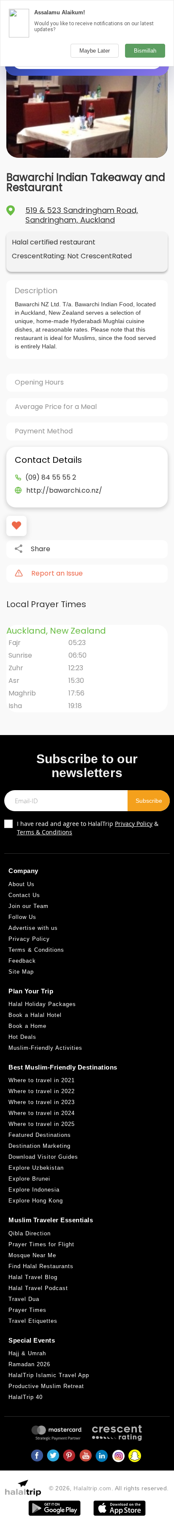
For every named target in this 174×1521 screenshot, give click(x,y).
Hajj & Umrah (27, 1353)
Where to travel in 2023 (41, 1102)
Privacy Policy (133, 824)
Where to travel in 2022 (41, 1091)
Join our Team (28, 906)
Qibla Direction (29, 1233)
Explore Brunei (29, 1179)
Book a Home (27, 1026)
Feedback (22, 961)
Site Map (21, 972)
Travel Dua (23, 1299)
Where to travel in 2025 (41, 1124)
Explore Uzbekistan (36, 1168)
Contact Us (24, 895)
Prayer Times (27, 1310)
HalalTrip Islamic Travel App (48, 1375)
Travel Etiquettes (32, 1321)
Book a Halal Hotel (35, 1015)
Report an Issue (57, 573)
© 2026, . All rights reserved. (109, 1488)
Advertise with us (33, 928)
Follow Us (22, 917)
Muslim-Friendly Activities (45, 1048)
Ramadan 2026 (29, 1364)
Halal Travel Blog (32, 1277)
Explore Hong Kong (35, 1200)
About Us (21, 884)
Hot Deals (22, 1037)
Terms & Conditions (44, 832)
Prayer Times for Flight (41, 1244)
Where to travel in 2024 (41, 1113)
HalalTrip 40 (25, 1397)
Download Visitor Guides (43, 1157)
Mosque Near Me (32, 1255)
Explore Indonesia (34, 1190)
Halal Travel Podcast (38, 1288)
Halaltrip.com (92, 1488)
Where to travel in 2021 (41, 1080)
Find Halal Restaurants (40, 1266)
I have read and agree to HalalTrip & (87, 828)
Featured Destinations (39, 1135)
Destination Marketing (39, 1146)
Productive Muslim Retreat (46, 1386)
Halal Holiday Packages (42, 1004)
